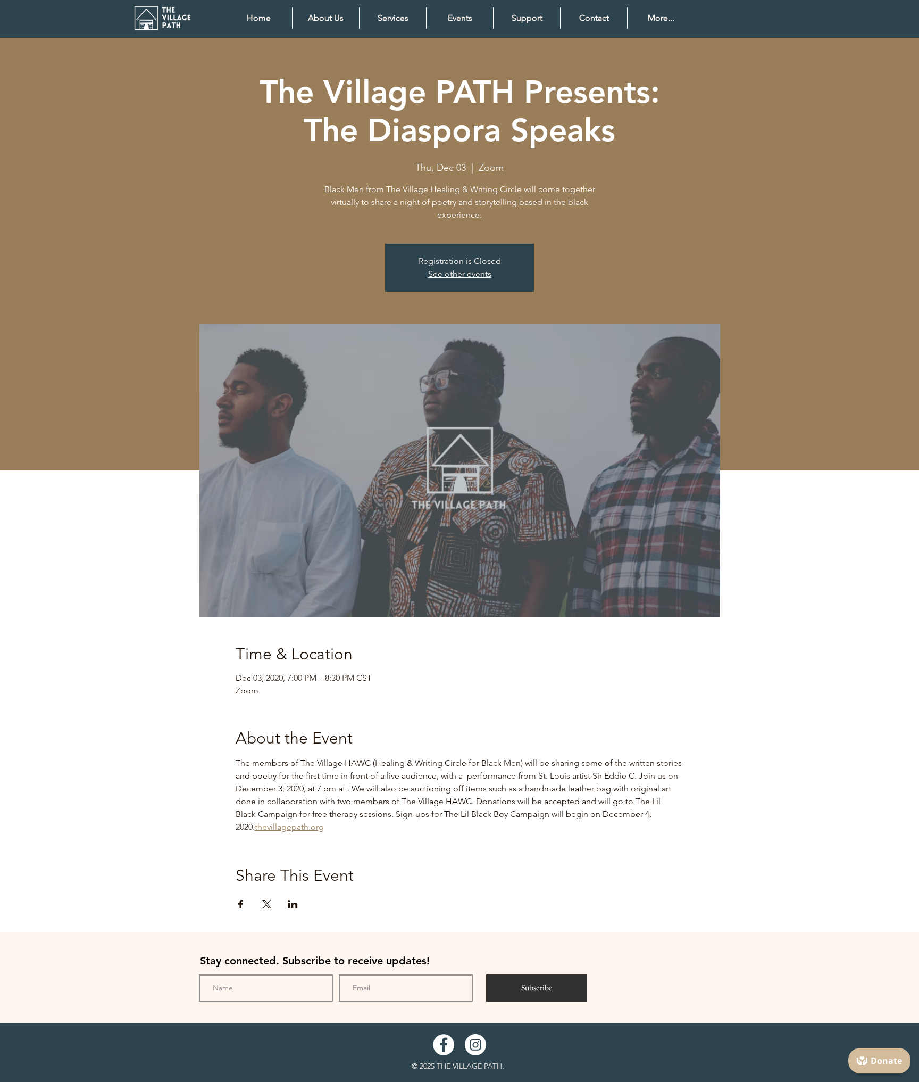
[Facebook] (443, 1044)
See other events (459, 274)
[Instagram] (475, 1044)
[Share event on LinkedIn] (293, 904)
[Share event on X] (267, 904)
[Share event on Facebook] (241, 904)
